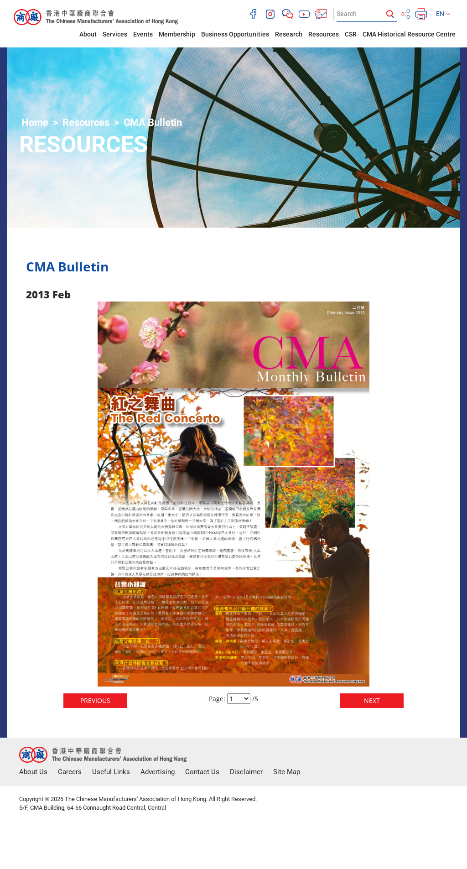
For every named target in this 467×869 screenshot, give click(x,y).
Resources (323, 34)
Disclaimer (246, 772)
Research (288, 34)
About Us (33, 772)
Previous (95, 700)
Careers (70, 772)
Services (115, 34)
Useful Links (111, 772)
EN (441, 13)
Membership (177, 34)
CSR (351, 34)
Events (143, 34)
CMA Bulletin (153, 122)
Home (34, 122)
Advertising (157, 772)
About (88, 34)
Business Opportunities (235, 34)
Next (372, 700)
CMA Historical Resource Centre (409, 34)
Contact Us (202, 772)
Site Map (286, 772)
